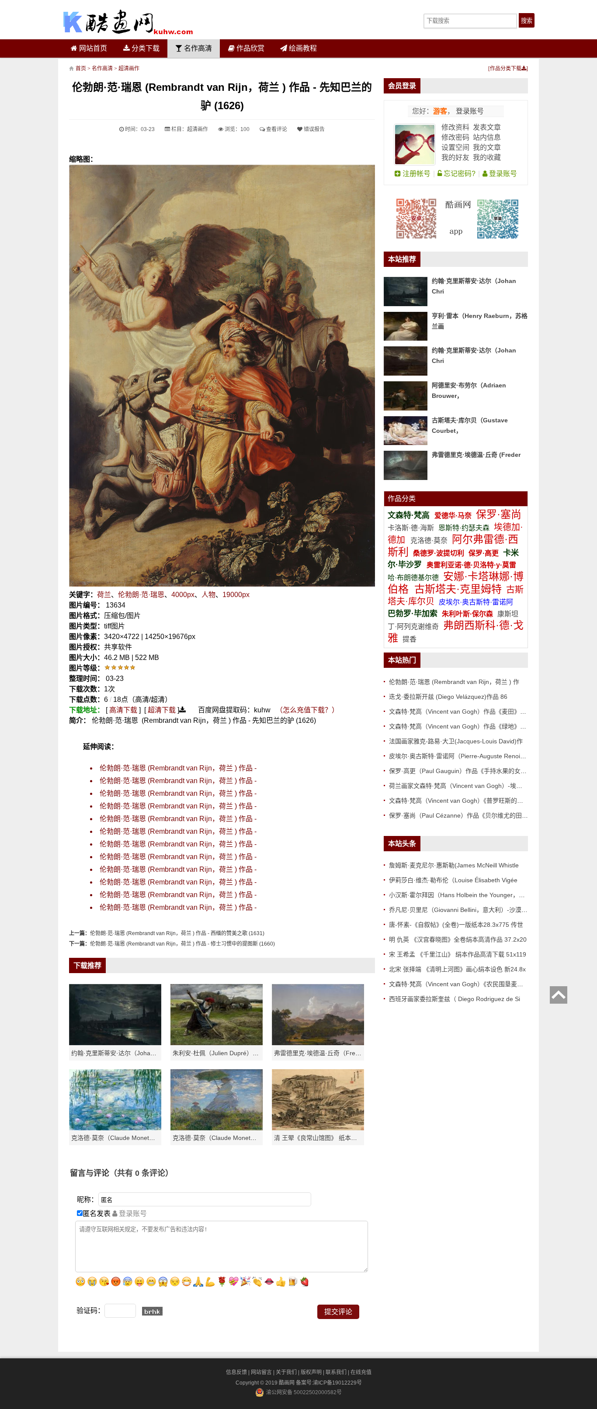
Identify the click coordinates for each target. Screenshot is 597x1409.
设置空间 (455, 147)
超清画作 (128, 69)
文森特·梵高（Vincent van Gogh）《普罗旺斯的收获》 (462, 800)
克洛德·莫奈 (429, 540)
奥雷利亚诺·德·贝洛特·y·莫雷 (471, 565)
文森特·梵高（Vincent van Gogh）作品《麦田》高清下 (463, 711)
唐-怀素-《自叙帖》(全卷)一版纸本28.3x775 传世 (456, 924)
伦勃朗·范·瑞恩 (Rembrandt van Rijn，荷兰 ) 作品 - (178, 768)
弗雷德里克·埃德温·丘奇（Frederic (321, 1053)
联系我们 (336, 1372)
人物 (208, 594)
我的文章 (487, 147)
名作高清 (197, 48)
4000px (182, 594)
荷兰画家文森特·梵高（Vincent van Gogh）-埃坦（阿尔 (465, 785)
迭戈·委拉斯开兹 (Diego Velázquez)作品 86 (448, 696)
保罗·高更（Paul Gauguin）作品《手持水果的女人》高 (464, 770)
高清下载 (123, 710)
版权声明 (311, 1372)
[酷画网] (128, 21)
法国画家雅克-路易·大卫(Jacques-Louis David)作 (456, 741)
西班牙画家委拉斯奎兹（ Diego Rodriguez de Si (454, 998)
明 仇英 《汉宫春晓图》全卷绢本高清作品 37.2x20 (458, 939)
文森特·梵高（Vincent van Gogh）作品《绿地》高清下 (463, 726)
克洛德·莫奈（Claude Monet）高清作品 (125, 1137)
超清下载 (162, 710)
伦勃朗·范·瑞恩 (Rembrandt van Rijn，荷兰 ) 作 (454, 681)
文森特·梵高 (410, 515)
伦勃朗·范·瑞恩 (141, 594)
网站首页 (92, 48)
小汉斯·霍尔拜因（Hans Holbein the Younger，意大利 (463, 894)
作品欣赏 (249, 48)
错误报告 (313, 129)
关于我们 (286, 1372)
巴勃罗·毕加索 (412, 613)
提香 (410, 639)
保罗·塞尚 (498, 514)
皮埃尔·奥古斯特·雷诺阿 (476, 602)
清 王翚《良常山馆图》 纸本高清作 (321, 1137)
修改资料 (455, 127)
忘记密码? (459, 173)
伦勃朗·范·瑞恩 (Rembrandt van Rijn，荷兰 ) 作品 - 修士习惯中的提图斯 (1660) (182, 944)
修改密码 (455, 137)
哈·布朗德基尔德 (414, 577)
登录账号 (469, 111)
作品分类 (402, 498)
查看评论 (276, 129)
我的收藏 (487, 157)
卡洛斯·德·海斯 (412, 528)
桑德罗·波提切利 (438, 553)
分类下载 (145, 48)
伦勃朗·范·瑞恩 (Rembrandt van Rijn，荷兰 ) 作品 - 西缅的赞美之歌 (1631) (177, 933)
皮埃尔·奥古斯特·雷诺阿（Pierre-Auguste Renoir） (458, 756)
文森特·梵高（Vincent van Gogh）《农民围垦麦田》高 (462, 984)
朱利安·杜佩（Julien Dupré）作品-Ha (224, 1053)
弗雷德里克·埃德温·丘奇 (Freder (476, 454)
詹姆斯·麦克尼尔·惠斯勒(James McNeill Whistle (454, 865)
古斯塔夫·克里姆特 (458, 589)
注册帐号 (415, 173)
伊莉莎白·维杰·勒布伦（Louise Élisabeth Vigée (453, 880)
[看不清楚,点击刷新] (152, 1311)
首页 (81, 69)
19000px (236, 594)
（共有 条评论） (141, 1173)
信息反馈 (236, 1372)
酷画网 (287, 1383)
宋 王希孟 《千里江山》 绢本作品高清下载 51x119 (457, 954)
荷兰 (104, 594)
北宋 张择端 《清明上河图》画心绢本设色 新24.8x (457, 969)
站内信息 (487, 137)
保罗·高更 (484, 553)
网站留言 (261, 1372)
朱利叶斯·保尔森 (468, 614)
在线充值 (361, 1372)
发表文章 (487, 127)
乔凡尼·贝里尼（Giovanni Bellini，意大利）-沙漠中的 (461, 909)
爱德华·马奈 (453, 515)
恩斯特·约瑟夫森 (464, 528)
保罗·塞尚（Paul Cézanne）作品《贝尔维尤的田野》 (461, 815)
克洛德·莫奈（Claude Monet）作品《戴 (227, 1137)
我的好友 (455, 157)
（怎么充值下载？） (307, 710)
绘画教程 (302, 48)
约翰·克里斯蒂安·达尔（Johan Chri (119, 1053)
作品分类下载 (505, 69)
